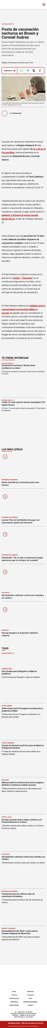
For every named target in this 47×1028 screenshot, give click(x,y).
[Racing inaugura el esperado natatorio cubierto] (23, 616)
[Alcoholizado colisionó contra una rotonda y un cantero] (23, 578)
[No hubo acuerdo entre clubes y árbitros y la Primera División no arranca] (23, 836)
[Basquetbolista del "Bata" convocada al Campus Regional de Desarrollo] (23, 948)
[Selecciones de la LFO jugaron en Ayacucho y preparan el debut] (23, 725)
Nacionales (14, 1002)
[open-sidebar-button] (44, 4)
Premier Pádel (7, 668)
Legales (30, 1005)
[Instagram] (20, 983)
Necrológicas (14, 1005)
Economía (5, 780)
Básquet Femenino (8, 928)
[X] (34, 983)
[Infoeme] (11, 4)
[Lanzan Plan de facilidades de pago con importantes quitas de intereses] (23, 503)
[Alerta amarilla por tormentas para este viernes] (23, 465)
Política (14, 995)
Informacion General (10, 479)
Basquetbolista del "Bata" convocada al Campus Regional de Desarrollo (20, 932)
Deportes (5, 630)
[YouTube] (27, 983)
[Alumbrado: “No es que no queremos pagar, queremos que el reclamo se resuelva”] (23, 541)
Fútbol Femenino (8, 742)
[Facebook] (12, 983)
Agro (30, 998)
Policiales (6, 592)
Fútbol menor (7, 705)
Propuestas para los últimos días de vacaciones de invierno (18, 895)
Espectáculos (14, 998)
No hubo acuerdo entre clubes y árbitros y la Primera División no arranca (22, 821)
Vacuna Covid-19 (8, 24)
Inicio (14, 991)
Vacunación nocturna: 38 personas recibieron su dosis (18, 366)
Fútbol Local (7, 817)
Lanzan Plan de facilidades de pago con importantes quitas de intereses (21, 521)
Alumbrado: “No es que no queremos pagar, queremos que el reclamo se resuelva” (22, 559)
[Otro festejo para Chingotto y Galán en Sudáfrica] (23, 688)
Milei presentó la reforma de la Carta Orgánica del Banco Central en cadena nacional (23, 783)
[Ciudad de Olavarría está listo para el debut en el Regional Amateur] (23, 762)
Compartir (8, 71)
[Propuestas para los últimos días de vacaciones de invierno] (23, 911)
